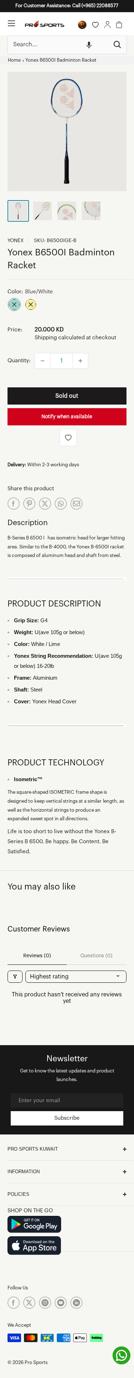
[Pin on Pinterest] (29, 503)
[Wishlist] (95, 24)
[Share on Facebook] (14, 503)
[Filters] (15, 977)
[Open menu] (11, 23)
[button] (89, 45)
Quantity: (19, 360)
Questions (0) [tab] (96, 955)
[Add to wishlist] (68, 437)
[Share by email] (76, 503)
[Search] (117, 45)
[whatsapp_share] (61, 503)
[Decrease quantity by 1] (42, 360)
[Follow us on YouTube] (61, 1303)
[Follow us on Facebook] (14, 1303)
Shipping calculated (60, 337)
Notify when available (66, 416)
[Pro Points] (82, 24)
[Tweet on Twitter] (45, 503)
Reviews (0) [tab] (37, 955)
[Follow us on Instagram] (45, 1303)
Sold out (66, 396)
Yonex (16, 240)
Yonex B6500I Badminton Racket (60, 60)
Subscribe (67, 1118)
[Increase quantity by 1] (80, 360)
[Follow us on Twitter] (29, 1303)
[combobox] (58, 45)
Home (14, 60)
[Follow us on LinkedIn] (76, 1303)
